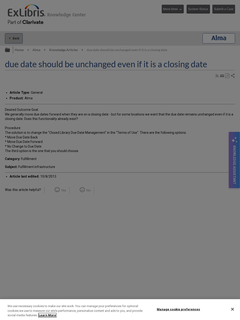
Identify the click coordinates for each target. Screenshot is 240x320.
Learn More (47, 315)
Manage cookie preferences (178, 309)
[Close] (232, 309)
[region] (120, 309)
